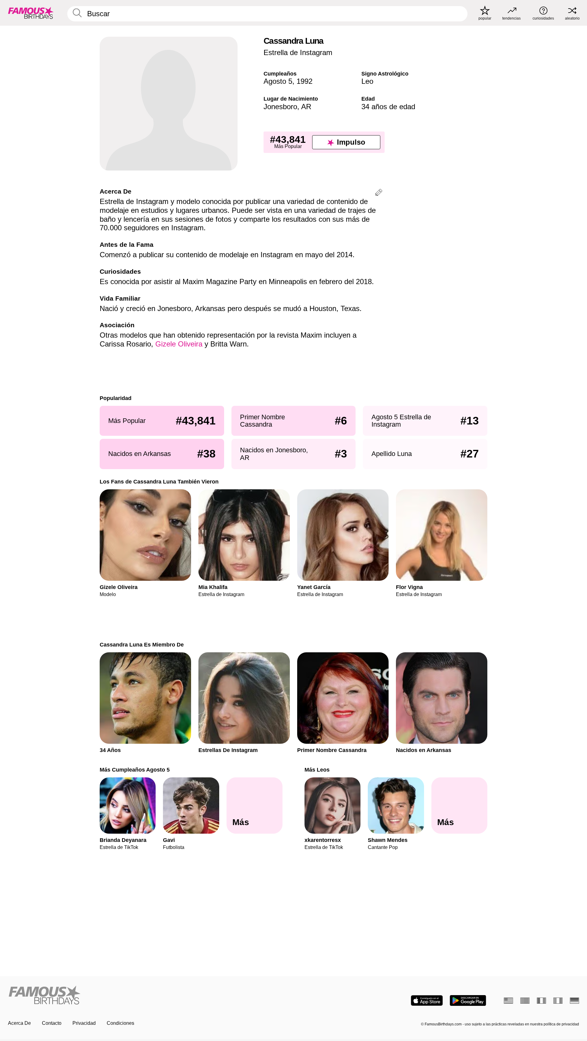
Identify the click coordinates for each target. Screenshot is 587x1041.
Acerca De (19, 1023)
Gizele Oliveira (178, 344)
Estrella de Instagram (298, 52)
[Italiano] (558, 1001)
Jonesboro (280, 106)
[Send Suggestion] (378, 193)
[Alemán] (574, 1001)
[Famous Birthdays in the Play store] (468, 1000)
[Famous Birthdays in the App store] (427, 1000)
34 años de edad (388, 106)
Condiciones (120, 1023)
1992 (304, 81)
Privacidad (84, 1023)
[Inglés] (508, 1001)
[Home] (149, 995)
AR (306, 106)
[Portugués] (525, 1001)
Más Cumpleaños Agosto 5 (135, 769)
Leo (367, 81)
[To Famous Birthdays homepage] (30, 12)
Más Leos (317, 769)
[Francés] (541, 1001)
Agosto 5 (278, 81)
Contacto (51, 1023)
